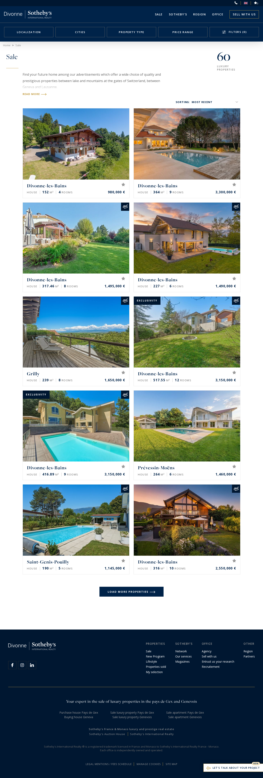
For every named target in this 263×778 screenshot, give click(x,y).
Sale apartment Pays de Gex (185, 712)
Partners (249, 656)
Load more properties (128, 592)
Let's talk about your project (236, 768)
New (255, 764)
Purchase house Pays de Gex (78, 712)
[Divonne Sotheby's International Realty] (28, 14)
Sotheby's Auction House (107, 734)
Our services (183, 656)
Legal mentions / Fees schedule (109, 764)
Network (181, 651)
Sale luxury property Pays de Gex (132, 712)
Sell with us (244, 14)
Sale (159, 14)
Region (199, 14)
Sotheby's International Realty (152, 734)
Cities (80, 32)
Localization (29, 32)
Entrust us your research (218, 661)
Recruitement (211, 667)
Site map (172, 764)
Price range (182, 32)
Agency (206, 651)
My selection (154, 672)
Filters (237, 32)
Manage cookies (149, 764)
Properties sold (156, 667)
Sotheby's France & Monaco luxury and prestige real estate (131, 729)
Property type (131, 32)
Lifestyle (151, 661)
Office (217, 14)
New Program (155, 656)
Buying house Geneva (78, 717)
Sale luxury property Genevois (132, 717)
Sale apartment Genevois (185, 717)
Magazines (182, 661)
